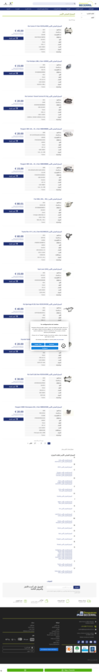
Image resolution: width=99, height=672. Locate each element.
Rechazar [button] (51, 344)
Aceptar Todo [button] (38, 344)
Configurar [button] (45, 348)
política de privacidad (58, 339)
